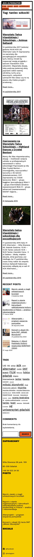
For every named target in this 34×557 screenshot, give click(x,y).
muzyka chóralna (9, 390)
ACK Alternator (12, 3)
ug (10, 406)
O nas (4, 6)
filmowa (19, 372)
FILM (12, 372)
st (3, 400)
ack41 (24, 365)
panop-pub (24, 392)
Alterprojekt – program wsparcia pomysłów (19, 320)
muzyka (22, 387)
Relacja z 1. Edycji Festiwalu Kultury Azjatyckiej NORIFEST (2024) (21, 344)
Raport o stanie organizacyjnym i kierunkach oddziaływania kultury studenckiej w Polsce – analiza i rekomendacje (17, 306)
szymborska (24, 400)
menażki (12, 382)
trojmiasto (5, 406)
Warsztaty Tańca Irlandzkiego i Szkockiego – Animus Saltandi (15, 38)
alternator (9, 368)
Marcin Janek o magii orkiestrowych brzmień (21, 291)
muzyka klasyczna (23, 390)
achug (13, 366)
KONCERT (6, 382)
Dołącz (10, 6)
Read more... (8, 87)
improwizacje (8, 379)
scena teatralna (20, 397)
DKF (25, 368)
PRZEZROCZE (24, 395)
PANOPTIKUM (7, 395)
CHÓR (19, 369)
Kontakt (5, 8)
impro (15, 376)
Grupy (16, 6)
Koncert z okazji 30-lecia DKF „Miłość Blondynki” (20, 332)
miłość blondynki (13, 384)
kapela (26, 379)
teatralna (19, 403)
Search (25, 434)
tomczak (26, 403)
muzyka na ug (7, 392)
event (5, 372)
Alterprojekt (24, 6)
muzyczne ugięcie (10, 388)
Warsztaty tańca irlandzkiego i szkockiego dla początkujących (12, 234)
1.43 (4, 365)
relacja (9, 398)
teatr (13, 402)
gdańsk (7, 375)
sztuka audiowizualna (12, 400)
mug (26, 385)
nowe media (16, 392)
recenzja (5, 398)
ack (18, 365)
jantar (18, 379)
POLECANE (16, 395)
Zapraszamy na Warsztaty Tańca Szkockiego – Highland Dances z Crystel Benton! (16, 147)
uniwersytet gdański (16, 409)
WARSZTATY (6, 412)
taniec (6, 402)
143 (8, 366)
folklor (26, 372)
